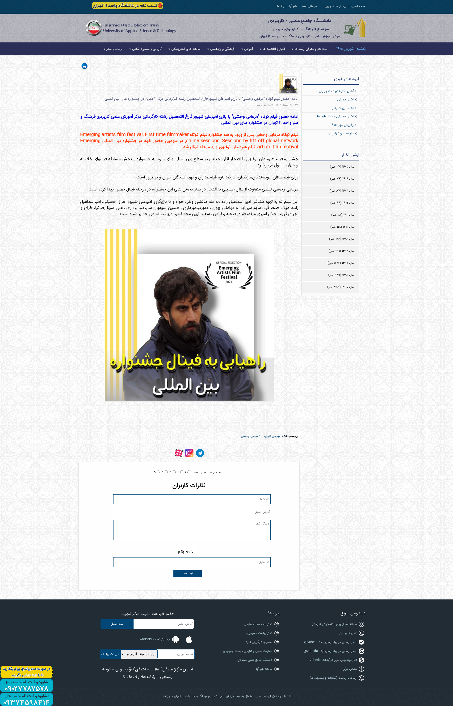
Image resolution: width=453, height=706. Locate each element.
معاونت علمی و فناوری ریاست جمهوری (247, 651)
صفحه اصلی (359, 6)
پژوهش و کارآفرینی (341, 133)
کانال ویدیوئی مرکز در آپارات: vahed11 (333, 660)
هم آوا (293, 6)
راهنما (280, 6)
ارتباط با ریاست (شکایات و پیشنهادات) (333, 678)
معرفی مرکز (350, 669)
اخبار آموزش (345, 100)
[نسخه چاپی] (84, 68)
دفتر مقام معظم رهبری (258, 624)
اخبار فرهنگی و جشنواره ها (335, 117)
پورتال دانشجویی (335, 6)
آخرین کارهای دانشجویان (336, 91)
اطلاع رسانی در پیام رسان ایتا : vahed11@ (330, 651)
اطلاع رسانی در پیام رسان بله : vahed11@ (330, 642)
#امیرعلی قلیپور (273, 436)
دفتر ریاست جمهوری (259, 633)
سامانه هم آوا (264, 669)
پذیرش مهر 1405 (342, 125)
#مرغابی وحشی (250, 436)
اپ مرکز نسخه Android (155, 639)
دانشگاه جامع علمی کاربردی (254, 660)
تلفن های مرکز (310, 6)
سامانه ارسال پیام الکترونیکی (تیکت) (334, 624)
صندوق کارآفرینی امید (259, 642)
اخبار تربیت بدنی (342, 108)
